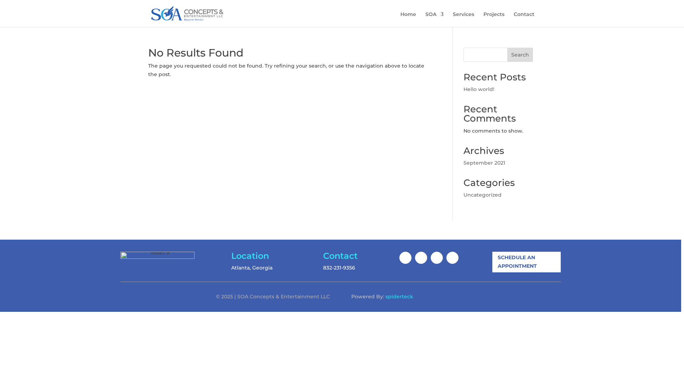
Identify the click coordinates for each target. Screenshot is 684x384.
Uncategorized (482, 195)
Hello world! (478, 89)
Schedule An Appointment (517, 261)
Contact (524, 14)
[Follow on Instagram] (421, 258)
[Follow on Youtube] (452, 258)
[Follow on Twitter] (437, 258)
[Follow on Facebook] (405, 258)
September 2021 (484, 163)
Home (408, 14)
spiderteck (399, 296)
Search (520, 55)
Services (463, 14)
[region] (342, 192)
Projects (493, 14)
